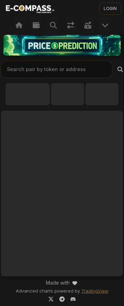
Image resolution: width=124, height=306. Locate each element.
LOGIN (110, 8)
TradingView (94, 291)
